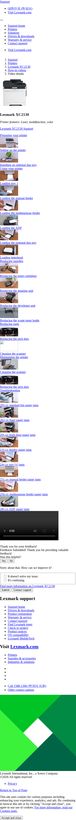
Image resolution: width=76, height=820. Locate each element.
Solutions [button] (13, 32)
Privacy (12, 783)
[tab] (38, 135)
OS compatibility (18, 635)
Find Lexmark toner (20, 624)
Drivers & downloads (21, 610)
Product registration (20, 613)
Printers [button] (12, 29)
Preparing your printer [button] (13, 135)
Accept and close (11, 817)
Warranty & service (20, 617)
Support (13, 59)
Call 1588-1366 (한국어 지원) (27, 686)
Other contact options (21, 689)
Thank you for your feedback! (18, 546)
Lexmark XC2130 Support (16, 128)
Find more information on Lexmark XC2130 (27, 586)
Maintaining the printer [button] (14, 357)
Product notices (17, 631)
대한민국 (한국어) (20, 8)
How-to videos (17, 70)
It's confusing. (16, 580)
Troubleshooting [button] (10, 390)
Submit (6, 590)
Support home (16, 606)
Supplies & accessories (22, 658)
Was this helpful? (10, 557)
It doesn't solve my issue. (23, 576)
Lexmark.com (24, 646)
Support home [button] (16, 25)
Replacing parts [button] (9, 324)
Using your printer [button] (11, 168)
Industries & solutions (21, 662)
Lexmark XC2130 (19, 66)
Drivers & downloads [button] (21, 36)
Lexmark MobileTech (21, 638)
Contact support (22, 590)
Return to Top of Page (13, 790)
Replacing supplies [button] (11, 261)
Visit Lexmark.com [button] (19, 12)
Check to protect (18, 628)
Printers (12, 63)
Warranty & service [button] (20, 39)
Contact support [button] (17, 43)
